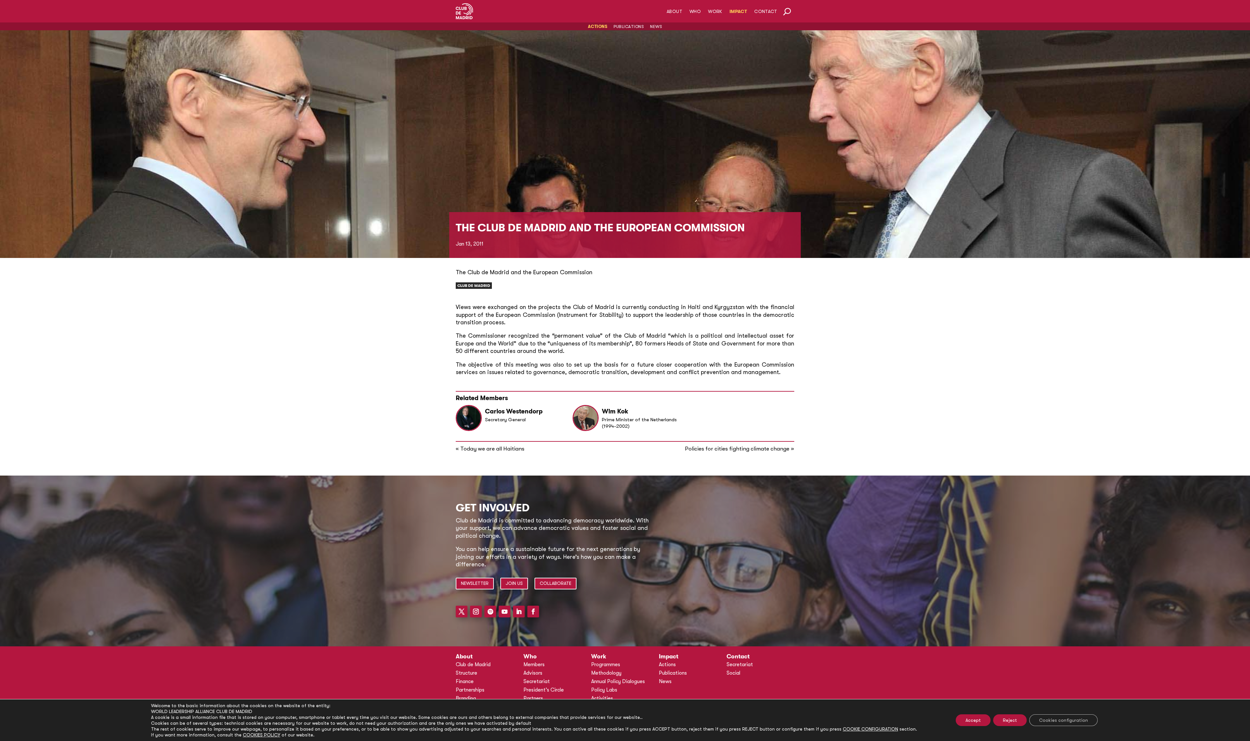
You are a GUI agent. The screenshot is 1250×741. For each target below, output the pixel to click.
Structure (466, 673)
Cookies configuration (1063, 720)
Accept (973, 720)
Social (733, 673)
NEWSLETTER (475, 583)
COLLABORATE (555, 583)
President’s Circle (543, 690)
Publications (629, 26)
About (674, 11)
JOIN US (514, 583)
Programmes (605, 664)
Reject (1010, 720)
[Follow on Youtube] (504, 611)
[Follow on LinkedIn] (519, 611)
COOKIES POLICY (261, 734)
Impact (738, 11)
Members (534, 664)
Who (695, 11)
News (656, 26)
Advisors (532, 673)
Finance (465, 681)
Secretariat (536, 681)
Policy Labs (604, 690)
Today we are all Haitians (492, 449)
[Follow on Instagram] (476, 611)
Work (715, 11)
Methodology (606, 673)
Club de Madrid (473, 285)
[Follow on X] (461, 611)
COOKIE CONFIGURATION (870, 729)
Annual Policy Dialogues (618, 681)
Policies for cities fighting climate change (737, 449)
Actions (598, 26)
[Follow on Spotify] (490, 611)
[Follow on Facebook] (533, 611)
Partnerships (470, 690)
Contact (765, 11)
